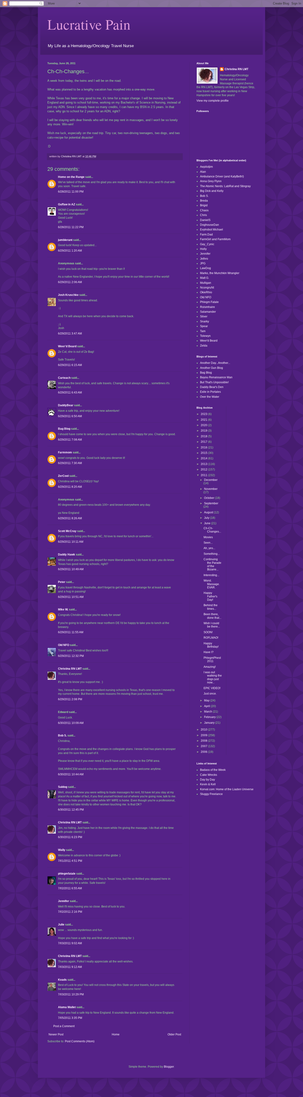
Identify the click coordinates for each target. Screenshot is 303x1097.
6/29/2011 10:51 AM (71, 597)
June (207, 523)
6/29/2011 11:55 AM (70, 632)
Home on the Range (71, 177)
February (210, 717)
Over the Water (209, 396)
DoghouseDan (209, 224)
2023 (204, 414)
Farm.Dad (206, 234)
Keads (62, 979)
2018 (204, 436)
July (207, 517)
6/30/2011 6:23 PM (70, 837)
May (207, 700)
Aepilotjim (206, 166)
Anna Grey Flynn (211, 181)
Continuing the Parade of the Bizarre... (212, 564)
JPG (202, 263)
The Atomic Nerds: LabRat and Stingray (225, 186)
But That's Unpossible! (214, 382)
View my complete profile (212, 100)
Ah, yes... (209, 548)
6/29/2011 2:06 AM (70, 282)
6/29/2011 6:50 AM (70, 416)
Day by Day (207, 779)
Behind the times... (211, 607)
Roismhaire (207, 307)
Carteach (64, 377)
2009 (204, 735)
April (207, 706)
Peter (61, 582)
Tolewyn (205, 336)
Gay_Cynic (207, 244)
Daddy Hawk (66, 554)
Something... (212, 553)
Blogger (169, 1066)
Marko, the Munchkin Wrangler (219, 273)
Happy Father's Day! (210, 596)
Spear (204, 326)
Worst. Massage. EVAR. (212, 584)
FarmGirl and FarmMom (215, 239)
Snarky (204, 321)
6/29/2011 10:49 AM (71, 569)
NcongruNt (207, 287)
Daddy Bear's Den (211, 387)
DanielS (205, 220)
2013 (204, 464)
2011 (204, 475)
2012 (204, 469)
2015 (204, 453)
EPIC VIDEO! (212, 688)
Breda (204, 200)
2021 (204, 419)
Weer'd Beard (67, 346)
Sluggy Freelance (211, 794)
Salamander (208, 311)
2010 (204, 729)
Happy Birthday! (211, 645)
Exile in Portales (210, 391)
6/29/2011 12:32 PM (71, 656)
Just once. (210, 693)
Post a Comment (64, 1026)
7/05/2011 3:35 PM (70, 1018)
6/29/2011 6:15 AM (70, 365)
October (209, 498)
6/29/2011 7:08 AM (70, 439)
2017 (204, 441)
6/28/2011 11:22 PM (71, 227)
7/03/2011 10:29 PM (71, 994)
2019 (204, 430)
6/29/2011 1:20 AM (70, 250)
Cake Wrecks (208, 774)
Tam (202, 331)
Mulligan (205, 282)
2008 (204, 740)
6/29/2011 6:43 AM (70, 392)
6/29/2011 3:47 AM (70, 333)
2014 (204, 458)
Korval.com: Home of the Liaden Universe (227, 789)
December (211, 480)
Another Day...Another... (215, 363)
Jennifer (63, 901)
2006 (204, 752)
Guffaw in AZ (66, 204)
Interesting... (211, 575)
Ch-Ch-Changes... (212, 530)
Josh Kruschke (68, 295)
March (208, 711)
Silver (203, 316)
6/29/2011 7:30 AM (70, 463)
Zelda (203, 345)
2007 (204, 746)
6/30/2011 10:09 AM (71, 723)
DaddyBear (65, 405)
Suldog (62, 787)
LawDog (205, 268)
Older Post (174, 1034)
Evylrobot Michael (211, 229)
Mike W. (63, 609)
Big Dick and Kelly (211, 191)
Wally (61, 850)
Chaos (204, 210)
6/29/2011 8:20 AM (70, 486)
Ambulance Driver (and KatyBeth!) (222, 176)
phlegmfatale (67, 873)
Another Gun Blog (211, 368)
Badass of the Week (213, 770)
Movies (208, 537)
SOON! (208, 632)
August (209, 512)
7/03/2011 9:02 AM (70, 943)
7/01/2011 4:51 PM (70, 860)
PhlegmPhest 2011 (212, 659)
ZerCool (63, 476)
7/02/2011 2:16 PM (70, 911)
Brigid (204, 205)
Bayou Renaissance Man (216, 377)
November (211, 489)
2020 (204, 425)
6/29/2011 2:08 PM (70, 699)
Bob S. (62, 735)
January (209, 722)
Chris (203, 215)
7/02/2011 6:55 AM (70, 888)
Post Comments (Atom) (79, 1041)
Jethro (204, 258)
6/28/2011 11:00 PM (71, 191)
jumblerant (65, 240)
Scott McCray (67, 531)
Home (116, 1034)
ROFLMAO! (211, 637)
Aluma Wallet (67, 1007)
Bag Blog (64, 428)
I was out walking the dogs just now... (213, 677)
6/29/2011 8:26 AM (70, 518)
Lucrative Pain (88, 24)
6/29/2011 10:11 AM (70, 541)
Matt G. (204, 278)
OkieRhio (206, 292)
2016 (204, 447)
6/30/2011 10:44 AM (71, 774)
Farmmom (65, 452)
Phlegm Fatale (209, 302)
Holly (203, 249)
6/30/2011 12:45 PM (71, 809)
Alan (203, 171)
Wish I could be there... (212, 625)
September (211, 503)
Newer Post (56, 1034)
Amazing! (210, 666)
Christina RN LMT (70, 668)
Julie (61, 924)
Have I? (209, 652)
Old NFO (63, 645)
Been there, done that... (212, 616)
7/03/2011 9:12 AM (70, 967)
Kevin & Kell (208, 784)
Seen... (208, 542)
